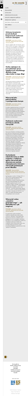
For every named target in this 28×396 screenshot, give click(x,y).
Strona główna (15, 364)
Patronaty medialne (15, 371)
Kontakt (15, 372)
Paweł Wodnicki (17, 391)
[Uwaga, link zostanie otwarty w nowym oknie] (15, 382)
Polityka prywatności (15, 369)
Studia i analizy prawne (15, 365)
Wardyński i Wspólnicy (17, 390)
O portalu (15, 367)
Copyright (15, 368)
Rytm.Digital (17, 393)
